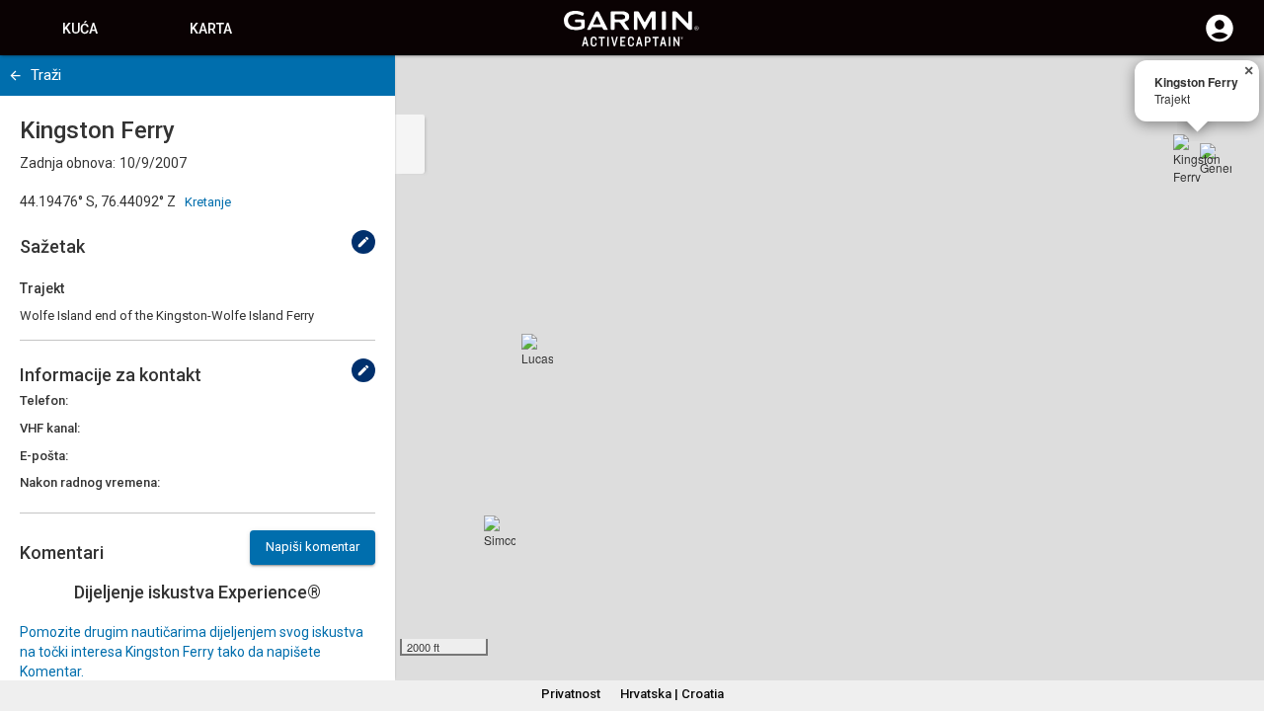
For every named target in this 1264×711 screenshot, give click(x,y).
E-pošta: (44, 455)
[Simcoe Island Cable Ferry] (499, 531)
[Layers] (1230, 89)
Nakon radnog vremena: (90, 482)
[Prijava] (1219, 39)
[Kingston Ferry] (1197, 158)
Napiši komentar (312, 546)
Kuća (80, 29)
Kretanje (208, 202)
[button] (1239, 621)
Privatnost (570, 693)
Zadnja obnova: (68, 163)
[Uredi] (363, 242)
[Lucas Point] (537, 349)
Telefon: (44, 400)
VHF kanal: (50, 428)
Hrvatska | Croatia (672, 693)
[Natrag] (15, 75)
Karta (211, 29)
